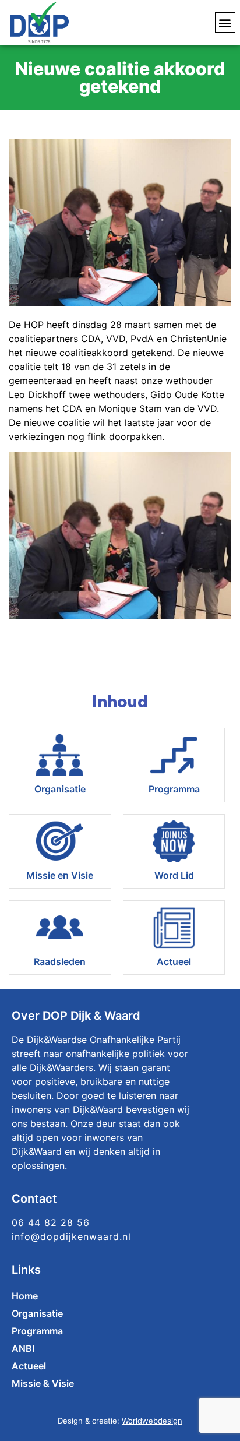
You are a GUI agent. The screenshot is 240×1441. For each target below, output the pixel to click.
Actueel (174, 961)
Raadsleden (60, 961)
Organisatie (60, 789)
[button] (225, 22)
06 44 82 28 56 (51, 1222)
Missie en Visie (59, 875)
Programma (174, 789)
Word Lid (174, 875)
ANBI (23, 1348)
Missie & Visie (43, 1383)
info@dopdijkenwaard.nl (71, 1236)
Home (25, 1296)
